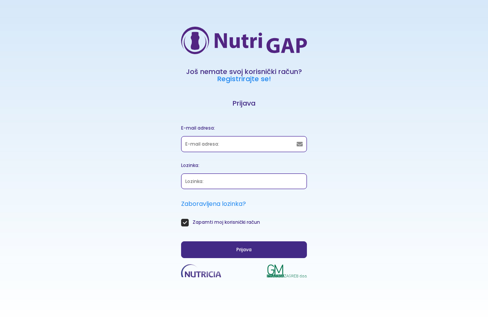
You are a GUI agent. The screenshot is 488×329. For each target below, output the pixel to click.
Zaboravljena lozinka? (213, 203)
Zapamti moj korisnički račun (226, 222)
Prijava (244, 249)
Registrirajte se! (244, 78)
